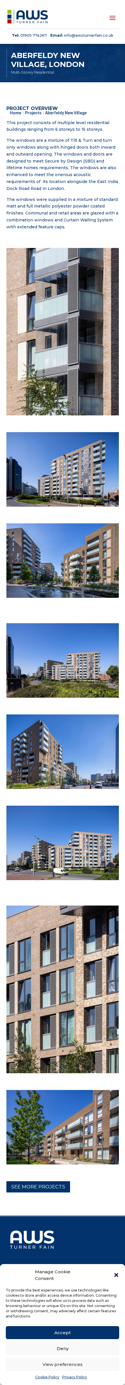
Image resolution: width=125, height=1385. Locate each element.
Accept (62, 1332)
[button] (116, 1275)
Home (15, 113)
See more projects (38, 1187)
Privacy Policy (74, 1377)
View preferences (62, 1364)
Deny (63, 1348)
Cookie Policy (47, 1377)
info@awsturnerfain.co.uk (88, 35)
